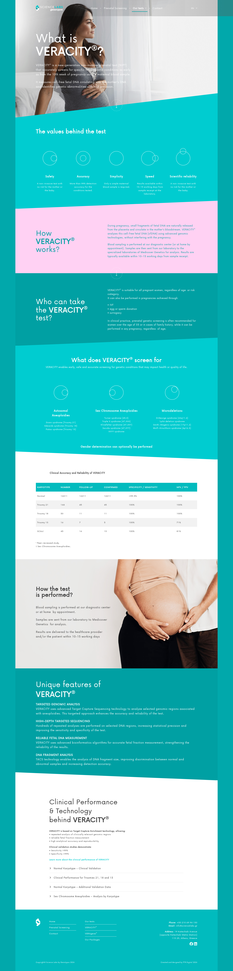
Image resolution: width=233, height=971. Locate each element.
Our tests (138, 8)
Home (94, 8)
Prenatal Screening (115, 8)
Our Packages (92, 939)
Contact (157, 8)
